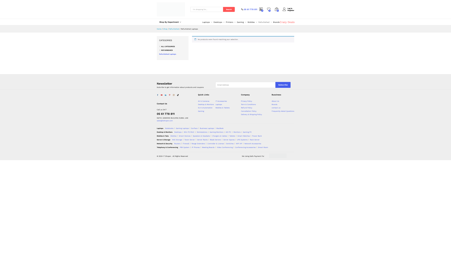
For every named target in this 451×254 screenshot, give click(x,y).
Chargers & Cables (219, 136)
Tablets (232, 136)
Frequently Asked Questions (283, 111)
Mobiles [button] (251, 22)
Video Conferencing (225, 147)
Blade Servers (215, 140)
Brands (276, 22)
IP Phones (196, 147)
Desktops (178, 132)
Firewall (186, 144)
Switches (230, 144)
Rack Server (255, 140)
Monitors (237, 132)
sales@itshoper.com (165, 121)
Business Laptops (207, 128)
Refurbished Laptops (167, 54)
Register (291, 10)
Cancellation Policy (248, 111)
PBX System (184, 147)
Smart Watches (243, 136)
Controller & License (215, 144)
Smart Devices (185, 136)
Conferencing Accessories (245, 147)
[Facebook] (158, 95)
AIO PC (228, 132)
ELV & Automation (205, 108)
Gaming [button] (240, 22)
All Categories (168, 46)
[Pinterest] (170, 95)
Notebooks (169, 128)
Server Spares (229, 140)
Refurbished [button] (263, 22)
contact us (276, 108)
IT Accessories (221, 101)
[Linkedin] (166, 95)
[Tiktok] (178, 95)
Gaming (201, 111)
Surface (194, 128)
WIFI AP (239, 144)
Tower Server (189, 140)
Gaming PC (247, 132)
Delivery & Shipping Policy (251, 114)
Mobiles (173, 136)
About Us (275, 101)
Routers (177, 144)
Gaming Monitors (216, 132)
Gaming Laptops (182, 128)
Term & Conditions (248, 104)
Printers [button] (229, 22)
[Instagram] (174, 95)
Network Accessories (252, 144)
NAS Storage (177, 140)
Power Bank (257, 136)
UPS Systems (242, 140)
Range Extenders (198, 144)
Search (229, 9)
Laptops (219, 104)
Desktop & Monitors (206, 104)
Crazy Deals (287, 22)
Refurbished (167, 50)
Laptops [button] (206, 22)
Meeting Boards (208, 147)
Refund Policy (246, 108)
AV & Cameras (203, 101)
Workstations (202, 132)
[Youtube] (162, 95)
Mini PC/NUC (189, 132)
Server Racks (202, 140)
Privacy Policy (246, 101)
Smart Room (263, 147)
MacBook (220, 128)
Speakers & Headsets (201, 136)
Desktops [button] (218, 22)
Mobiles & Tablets (223, 108)
